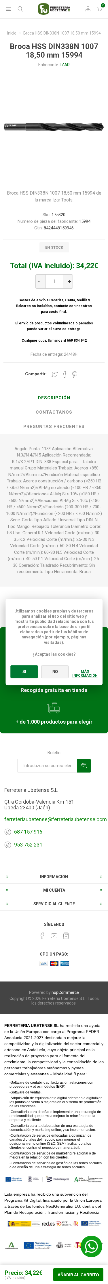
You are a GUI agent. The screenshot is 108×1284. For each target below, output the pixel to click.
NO (55, 671)
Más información (85, 673)
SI (24, 671)
